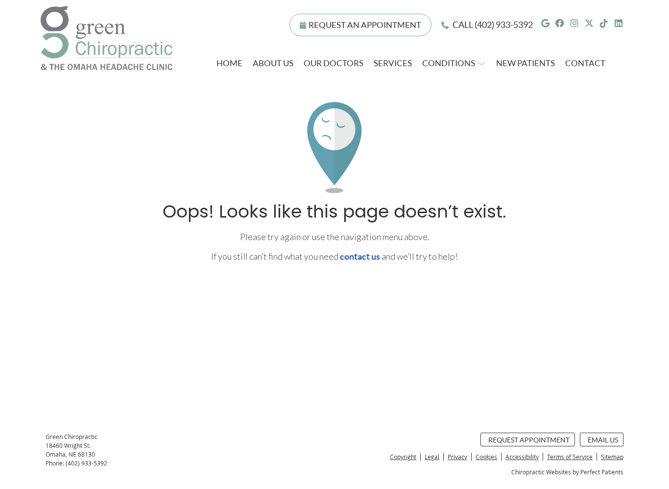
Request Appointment (529, 440)
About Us (273, 63)
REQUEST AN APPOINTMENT (365, 24)
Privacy (457, 457)
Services (393, 63)
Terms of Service (570, 457)
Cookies (486, 457)
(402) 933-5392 (504, 25)
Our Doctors (333, 63)
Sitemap (612, 457)
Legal (432, 457)
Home (229, 63)
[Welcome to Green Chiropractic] (106, 66)
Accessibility (522, 457)
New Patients (525, 63)
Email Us (603, 440)
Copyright (403, 457)
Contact (585, 63)
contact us (360, 256)
